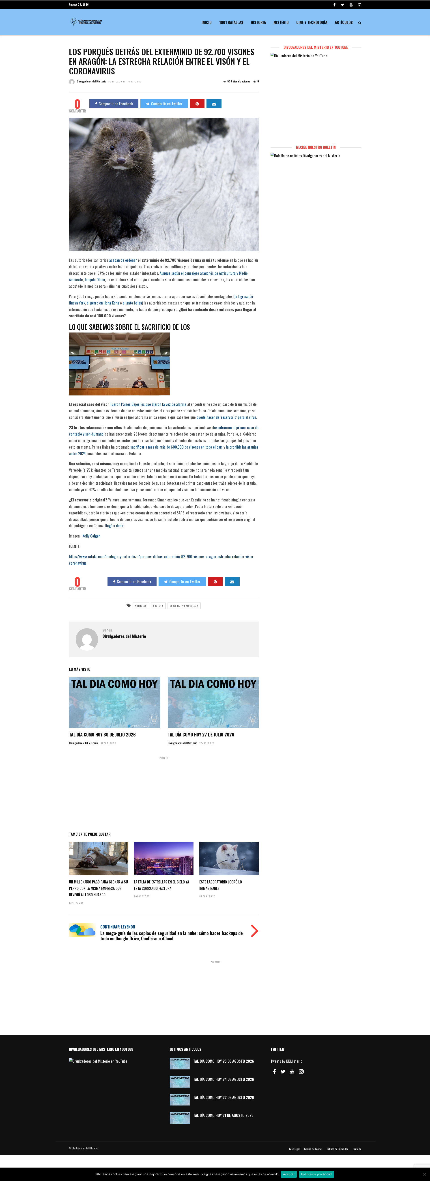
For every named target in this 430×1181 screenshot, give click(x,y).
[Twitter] (282, 1071)
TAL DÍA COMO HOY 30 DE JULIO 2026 (102, 734)
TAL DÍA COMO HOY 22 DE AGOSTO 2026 (223, 1097)
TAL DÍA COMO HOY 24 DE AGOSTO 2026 (223, 1079)
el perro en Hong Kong (103, 303)
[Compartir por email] (213, 103)
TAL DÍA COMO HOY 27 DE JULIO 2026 (201, 734)
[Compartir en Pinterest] (197, 103)
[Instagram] (359, 4)
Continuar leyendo (117, 927)
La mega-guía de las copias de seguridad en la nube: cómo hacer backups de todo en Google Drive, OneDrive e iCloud (171, 936)
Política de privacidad (316, 1174)
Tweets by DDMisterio (286, 1061)
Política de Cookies (313, 1149)
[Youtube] (351, 4)
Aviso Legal (294, 1149)
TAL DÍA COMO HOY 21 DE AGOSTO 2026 (223, 1115)
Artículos (344, 22)
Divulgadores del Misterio (91, 81)
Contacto (357, 1149)
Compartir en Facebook (116, 103)
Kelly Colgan (91, 536)
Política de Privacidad (337, 1149)
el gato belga (132, 303)
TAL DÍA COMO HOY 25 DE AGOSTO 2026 (223, 1061)
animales (141, 605)
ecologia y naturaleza (184, 605)
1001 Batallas (231, 22)
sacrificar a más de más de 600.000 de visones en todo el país (176, 447)
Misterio (281, 22)
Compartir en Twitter (166, 103)
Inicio (207, 22)
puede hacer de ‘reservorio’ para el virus (226, 417)
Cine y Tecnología (311, 22)
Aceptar (289, 1174)
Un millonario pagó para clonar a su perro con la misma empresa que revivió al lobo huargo (98, 888)
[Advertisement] (164, 793)
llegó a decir (114, 525)
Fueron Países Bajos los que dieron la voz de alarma (148, 404)
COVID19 (158, 605)
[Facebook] (274, 1071)
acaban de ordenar (123, 260)
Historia (258, 22)
